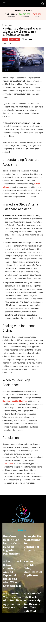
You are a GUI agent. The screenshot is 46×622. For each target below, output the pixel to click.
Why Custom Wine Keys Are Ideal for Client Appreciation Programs (12, 600)
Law (10, 25)
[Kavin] (23, 39)
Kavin (29, 39)
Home (4, 25)
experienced (7, 463)
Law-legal (14, 39)
